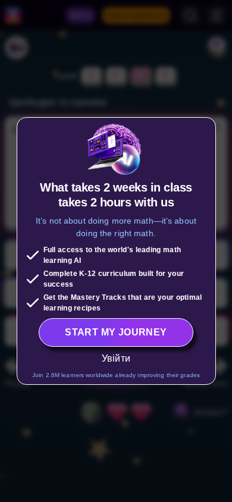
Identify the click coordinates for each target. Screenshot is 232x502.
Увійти (116, 358)
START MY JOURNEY (116, 332)
